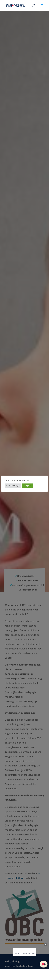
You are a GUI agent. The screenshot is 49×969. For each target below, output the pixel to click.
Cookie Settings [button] (12, 485)
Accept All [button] (27, 485)
